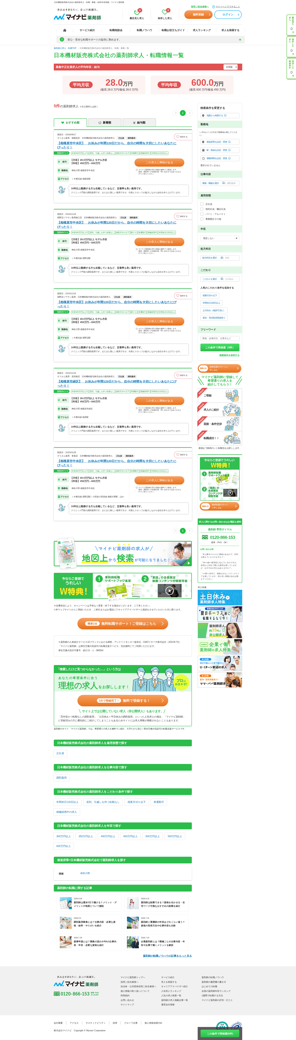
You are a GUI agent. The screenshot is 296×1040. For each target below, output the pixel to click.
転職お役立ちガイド (173, 30)
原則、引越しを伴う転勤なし (103, 801)
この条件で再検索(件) (220, 1033)
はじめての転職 (209, 986)
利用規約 (125, 995)
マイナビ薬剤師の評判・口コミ (217, 1000)
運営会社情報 (168, 1004)
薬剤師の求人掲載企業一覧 (174, 1000)
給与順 (141, 122)
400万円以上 (108, 836)
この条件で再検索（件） (220, 347)
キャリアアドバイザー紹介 (174, 986)
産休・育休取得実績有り (214, 317)
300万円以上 (63, 836)
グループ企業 (131, 1023)
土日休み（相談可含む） (214, 310)
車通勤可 (159, 801)
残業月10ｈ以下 (137, 801)
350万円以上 (86, 836)
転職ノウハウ (144, 30)
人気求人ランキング (171, 991)
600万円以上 (63, 846)
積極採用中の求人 (66, 811)
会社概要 (58, 1023)
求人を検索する (230, 30)
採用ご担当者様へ (200, 6)
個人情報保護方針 (153, 1023)
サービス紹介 (87, 30)
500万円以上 (152, 836)
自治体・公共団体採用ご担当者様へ (138, 986)
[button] (183, 136)
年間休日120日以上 (67, 801)
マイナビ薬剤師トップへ (133, 977)
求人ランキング (202, 30)
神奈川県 (85, 873)
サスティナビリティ (96, 1023)
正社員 (60, 753)
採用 (115, 1023)
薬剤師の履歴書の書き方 (214, 982)
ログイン (228, 14)
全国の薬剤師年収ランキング (216, 991)
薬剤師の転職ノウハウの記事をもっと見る (167, 955)
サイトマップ (127, 1004)
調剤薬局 (61, 777)
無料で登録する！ (124, 700)
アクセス (74, 1023)
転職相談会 (116, 30)
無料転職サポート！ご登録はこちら (122, 623)
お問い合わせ (127, 1000)
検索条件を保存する (229, 355)
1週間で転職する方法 (212, 995)
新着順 (107, 122)
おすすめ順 (72, 122)
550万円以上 (175, 836)
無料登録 (198, 14)
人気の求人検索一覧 (171, 995)
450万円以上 (130, 836)
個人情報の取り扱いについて (135, 991)
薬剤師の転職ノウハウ (213, 977)
